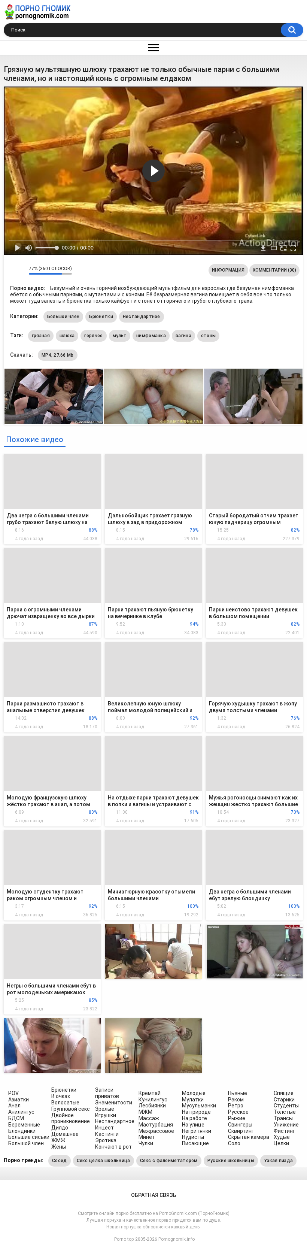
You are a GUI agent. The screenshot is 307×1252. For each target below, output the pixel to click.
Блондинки (22, 1131)
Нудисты (193, 1137)
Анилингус (21, 1112)
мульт (120, 335)
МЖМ (145, 1112)
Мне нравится (11, 270)
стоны (208, 335)
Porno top (124, 1239)
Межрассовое (156, 1131)
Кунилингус (153, 1100)
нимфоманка (151, 335)
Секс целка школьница (103, 1160)
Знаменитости (113, 1103)
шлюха (67, 335)
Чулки (146, 1143)
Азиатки (18, 1100)
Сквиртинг (241, 1131)
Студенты (286, 1106)
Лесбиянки (152, 1106)
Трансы (283, 1118)
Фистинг (284, 1131)
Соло (234, 1143)
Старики (284, 1100)
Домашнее (65, 1134)
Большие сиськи (28, 1137)
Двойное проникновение (70, 1118)
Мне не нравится (21, 270)
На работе (194, 1118)
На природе (196, 1112)
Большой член (63, 316)
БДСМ (16, 1118)
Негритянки (196, 1131)
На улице (193, 1125)
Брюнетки (101, 316)
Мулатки (193, 1100)
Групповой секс (70, 1109)
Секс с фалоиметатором (169, 1160)
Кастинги (107, 1134)
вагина (183, 335)
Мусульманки (199, 1106)
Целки (281, 1143)
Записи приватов (107, 1093)
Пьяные (237, 1093)
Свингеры (240, 1125)
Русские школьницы (230, 1160)
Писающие (195, 1143)
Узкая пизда (278, 1160)
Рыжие (236, 1118)
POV (13, 1093)
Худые (282, 1137)
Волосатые (65, 1103)
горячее (93, 335)
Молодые (194, 1093)
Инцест (104, 1128)
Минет (147, 1137)
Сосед (59, 1160)
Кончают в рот (113, 1147)
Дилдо (59, 1128)
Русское (238, 1112)
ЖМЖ (58, 1140)
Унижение (286, 1125)
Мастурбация (156, 1125)
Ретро (235, 1106)
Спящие (284, 1093)
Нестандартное (141, 316)
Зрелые (104, 1109)
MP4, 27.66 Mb (58, 355)
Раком (236, 1100)
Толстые (285, 1112)
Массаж (149, 1118)
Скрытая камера (248, 1137)
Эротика (105, 1140)
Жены (58, 1147)
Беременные (24, 1125)
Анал (14, 1106)
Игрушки (105, 1115)
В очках (60, 1096)
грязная (41, 335)
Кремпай (150, 1093)
